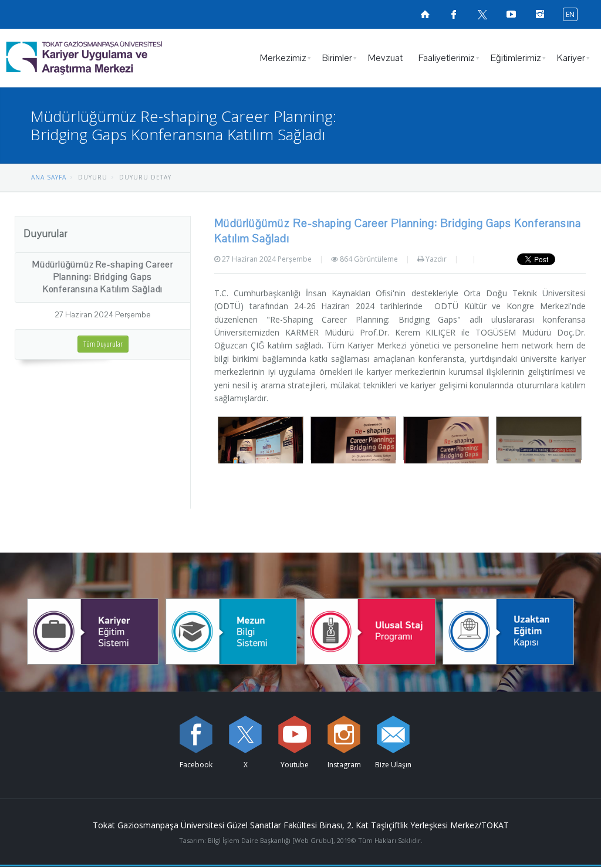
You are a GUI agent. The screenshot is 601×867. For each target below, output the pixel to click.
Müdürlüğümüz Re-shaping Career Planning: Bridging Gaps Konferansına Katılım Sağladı (102, 277)
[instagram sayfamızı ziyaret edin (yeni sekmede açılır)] (344, 734)
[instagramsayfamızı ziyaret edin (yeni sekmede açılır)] (540, 14)
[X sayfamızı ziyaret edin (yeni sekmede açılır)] (482, 14)
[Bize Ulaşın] (393, 734)
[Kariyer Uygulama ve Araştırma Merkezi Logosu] (114, 58)
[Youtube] (294, 734)
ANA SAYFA (48, 177)
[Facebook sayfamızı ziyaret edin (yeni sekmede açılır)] (454, 14)
